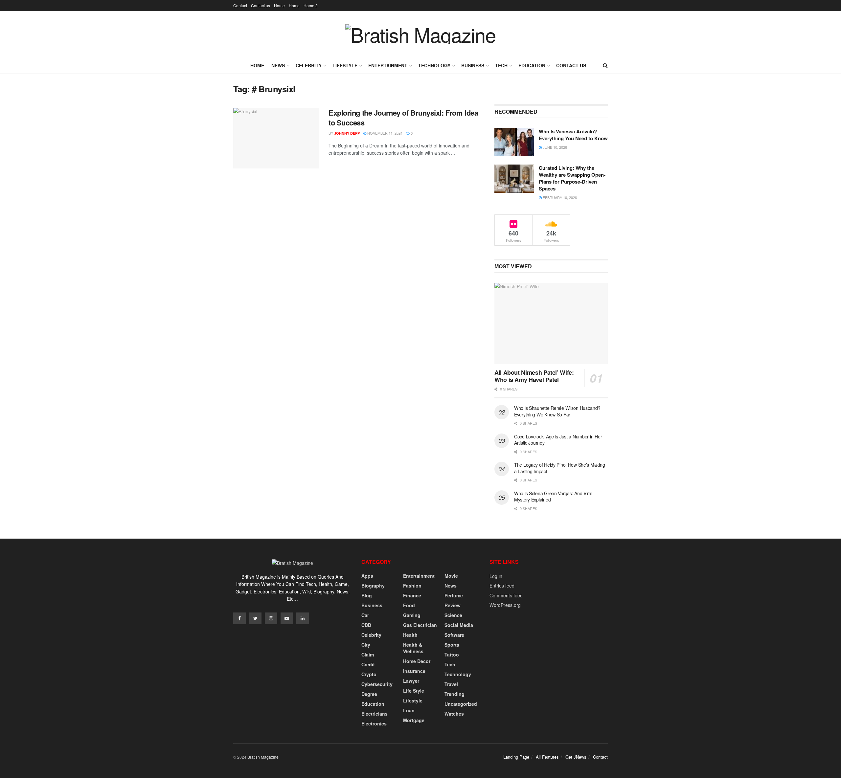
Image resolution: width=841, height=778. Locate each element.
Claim (367, 654)
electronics (374, 723)
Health (410, 635)
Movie (451, 575)
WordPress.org (505, 605)
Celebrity (309, 65)
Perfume (453, 595)
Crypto (368, 674)
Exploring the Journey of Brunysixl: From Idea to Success (403, 117)
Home (279, 5)
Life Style (413, 690)
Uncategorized (460, 703)
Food (409, 605)
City (365, 644)
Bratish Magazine (263, 757)
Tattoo (451, 654)
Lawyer (411, 681)
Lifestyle (344, 65)
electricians (374, 713)
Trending (454, 694)
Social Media (458, 625)
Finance (412, 595)
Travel (451, 684)
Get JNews (575, 757)
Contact (240, 5)
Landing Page (516, 757)
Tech (501, 65)
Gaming (411, 615)
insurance (414, 671)
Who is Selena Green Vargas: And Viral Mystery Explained (553, 496)
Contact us (260, 5)
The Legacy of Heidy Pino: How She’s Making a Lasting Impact (559, 468)
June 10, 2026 (554, 147)
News (278, 65)
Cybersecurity (377, 684)
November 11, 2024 (384, 133)
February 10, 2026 (559, 197)
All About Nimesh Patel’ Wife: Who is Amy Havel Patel (534, 376)
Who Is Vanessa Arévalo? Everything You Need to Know (573, 135)
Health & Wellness (413, 648)
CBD (366, 625)
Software (454, 635)
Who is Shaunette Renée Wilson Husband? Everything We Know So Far (557, 411)
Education (531, 65)
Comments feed (506, 595)
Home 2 (311, 5)
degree (369, 694)
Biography (373, 585)
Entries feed (501, 585)
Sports (451, 644)
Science (453, 615)
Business (472, 65)
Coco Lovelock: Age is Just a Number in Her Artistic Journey (558, 439)
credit (368, 664)
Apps (367, 575)
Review (452, 605)
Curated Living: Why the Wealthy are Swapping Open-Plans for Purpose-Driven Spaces (572, 178)
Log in (495, 576)
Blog (366, 595)
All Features (547, 757)
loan (409, 710)
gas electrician (420, 625)
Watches (454, 713)
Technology (434, 65)
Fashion (412, 585)
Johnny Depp (347, 133)
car (365, 615)
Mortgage (413, 720)
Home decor (416, 661)
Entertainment (387, 65)
